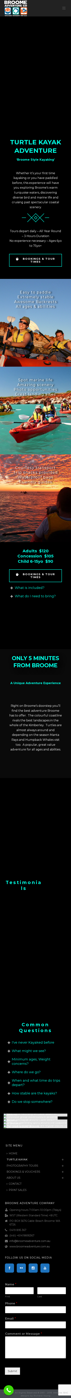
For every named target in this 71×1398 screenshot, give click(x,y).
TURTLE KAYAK (17, 1159)
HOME (13, 1153)
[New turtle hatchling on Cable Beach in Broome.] (35, 1115)
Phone (11, 1303)
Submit (12, 1371)
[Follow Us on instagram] (33, 1268)
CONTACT (15, 1183)
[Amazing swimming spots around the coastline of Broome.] (35, 1123)
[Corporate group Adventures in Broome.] (35, 1118)
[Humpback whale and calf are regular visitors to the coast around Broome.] (35, 1126)
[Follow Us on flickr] (21, 1268)
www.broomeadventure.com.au (29, 1246)
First (7, 1296)
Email (10, 1318)
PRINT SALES (18, 1190)
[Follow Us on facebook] (9, 1268)
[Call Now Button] (9, 1390)
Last (39, 1296)
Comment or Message (23, 1333)
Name (10, 1284)
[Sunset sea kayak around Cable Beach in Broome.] (35, 1120)
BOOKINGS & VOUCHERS (23, 1171)
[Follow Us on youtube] (45, 1268)
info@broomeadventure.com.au (29, 1241)
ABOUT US (13, 1177)
